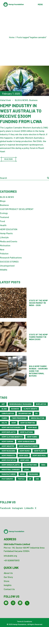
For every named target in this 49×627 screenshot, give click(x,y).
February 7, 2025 (11, 93)
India (43, 465)
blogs (4, 409)
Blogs (3, 201)
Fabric (4, 418)
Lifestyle (4, 237)
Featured (4, 217)
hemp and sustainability (12, 427)
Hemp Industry (8, 446)
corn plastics (8, 413)
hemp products (8, 455)
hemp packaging (8, 451)
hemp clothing (26, 432)
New (2, 249)
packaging (33, 474)
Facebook (5, 508)
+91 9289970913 (11, 560)
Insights (7, 585)
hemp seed (23, 455)
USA (37, 479)
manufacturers (9, 474)
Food (2, 221)
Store (6, 581)
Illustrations (30, 465)
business (15, 409)
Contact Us (9, 589)
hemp (13, 423)
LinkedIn (29, 508)
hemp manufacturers (28, 446)
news (22, 474)
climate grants (30, 409)
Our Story (8, 577)
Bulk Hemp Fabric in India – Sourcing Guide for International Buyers (38, 371)
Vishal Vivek (5, 100)
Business (33, 100)
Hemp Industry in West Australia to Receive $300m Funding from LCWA (21, 113)
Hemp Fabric (32, 437)
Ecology (4, 213)
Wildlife (3, 269)
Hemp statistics (9, 460)
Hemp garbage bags (26, 441)
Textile (21, 479)
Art (3, 404)
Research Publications (11, 257)
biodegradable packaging (20, 404)
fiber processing (19, 418)
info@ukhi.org (10, 555)
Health (3, 225)
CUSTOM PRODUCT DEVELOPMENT (17, 209)
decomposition (24, 413)
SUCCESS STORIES (9, 261)
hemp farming (7, 441)
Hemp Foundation (19, 624)
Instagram (17, 508)
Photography (7, 479)
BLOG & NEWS (21, 100)
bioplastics (41, 404)
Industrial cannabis (11, 469)
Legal (26, 469)
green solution (37, 418)
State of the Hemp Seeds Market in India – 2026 (38, 302)
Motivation (5, 245)
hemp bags (32, 427)
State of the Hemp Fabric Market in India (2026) (38, 336)
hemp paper (25, 451)
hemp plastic (39, 451)
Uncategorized (7, 265)
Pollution (4, 253)
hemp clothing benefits (12, 437)
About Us (8, 573)
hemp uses (24, 460)
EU (36, 413)
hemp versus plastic (11, 465)
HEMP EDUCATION (8, 229)
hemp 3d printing (27, 423)
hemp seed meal (39, 455)
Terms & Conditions (24, 621)
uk (30, 479)
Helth (4, 423)
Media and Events (8, 241)
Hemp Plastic (6, 233)
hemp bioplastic (9, 432)
